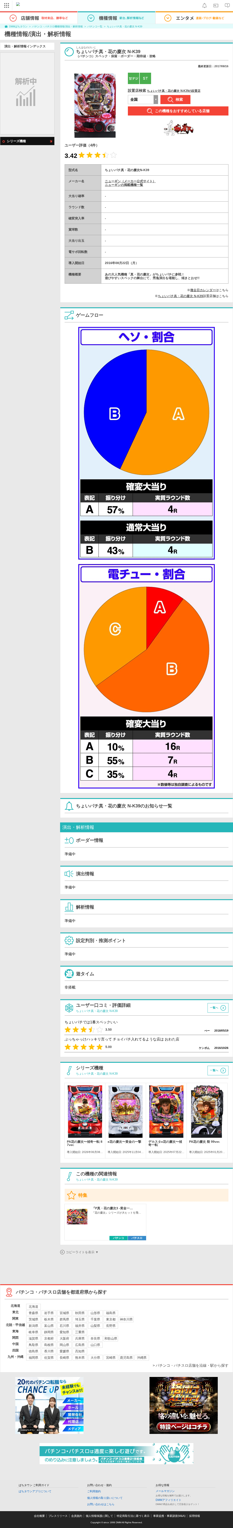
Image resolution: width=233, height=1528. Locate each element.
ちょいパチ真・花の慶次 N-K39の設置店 (173, 90)
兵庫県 (80, 1338)
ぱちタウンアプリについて (35, 1491)
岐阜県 (33, 1332)
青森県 (33, 1313)
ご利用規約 (94, 1491)
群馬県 (64, 1319)
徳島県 (33, 1351)
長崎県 (64, 1357)
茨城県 (33, 1319)
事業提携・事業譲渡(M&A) (169, 1516)
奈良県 (95, 1338)
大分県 (95, 1357)
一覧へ (214, 1007)
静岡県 (49, 1332)
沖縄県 (142, 1357)
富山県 (49, 1326)
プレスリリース (58, 1516)
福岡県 (33, 1357)
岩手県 (49, 1313)
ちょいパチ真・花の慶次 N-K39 (124, 26)
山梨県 (95, 1326)
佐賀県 (49, 1357)
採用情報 (194, 1516)
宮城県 (64, 1313)
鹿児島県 (126, 1357)
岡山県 (64, 1345)
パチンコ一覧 (94, 26)
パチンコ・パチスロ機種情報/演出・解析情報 (57, 26)
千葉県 (95, 1319)
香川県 (49, 1351)
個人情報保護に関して (99, 1516)
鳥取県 (33, 1345)
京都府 (49, 1338)
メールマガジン (165, 1491)
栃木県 (49, 1319)
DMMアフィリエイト (168, 1500)
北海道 (33, 1306)
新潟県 (33, 1326)
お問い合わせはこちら (100, 1504)
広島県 (80, 1345)
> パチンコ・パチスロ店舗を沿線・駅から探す (190, 1365)
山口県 (95, 1345)
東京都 (111, 1319)
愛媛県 (64, 1351)
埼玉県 (80, 1319)
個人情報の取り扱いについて (105, 1498)
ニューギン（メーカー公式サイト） (130, 181)
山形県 (95, 1313)
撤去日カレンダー (203, 290)
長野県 (111, 1326)
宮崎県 (111, 1357)
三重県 (80, 1332)
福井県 (80, 1326)
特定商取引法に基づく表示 (133, 1516)
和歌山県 (110, 1338)
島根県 (49, 1345)
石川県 (64, 1326)
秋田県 (80, 1313)
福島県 (111, 1313)
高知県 (80, 1351)
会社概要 (39, 1516)
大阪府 (64, 1338)
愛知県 (64, 1332)
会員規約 (76, 1516)
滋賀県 (33, 1338)
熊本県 (80, 1357)
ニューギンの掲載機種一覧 (124, 185)
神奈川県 (126, 1319)
